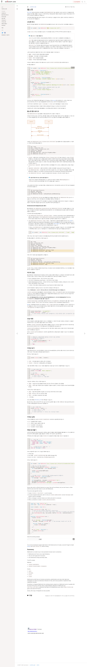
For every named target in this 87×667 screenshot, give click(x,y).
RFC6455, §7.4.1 (38, 399)
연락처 (38, 665)
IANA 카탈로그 (57, 223)
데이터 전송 (31, 272)
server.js (54, 100)
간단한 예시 (31, 22)
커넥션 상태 (31, 417)
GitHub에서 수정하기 (5, 34)
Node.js (29, 546)
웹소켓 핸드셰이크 (33, 111)
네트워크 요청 (4, 8)
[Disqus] (51, 611)
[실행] (72, 67)
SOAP (71, 220)
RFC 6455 (29, 12)
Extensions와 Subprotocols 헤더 (36, 205)
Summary (30, 549)
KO (1, 2)
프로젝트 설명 (32, 665)
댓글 (30, 595)
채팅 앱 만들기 (31, 430)
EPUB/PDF (76, 1)
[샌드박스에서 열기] (74, 67)
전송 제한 (30, 319)
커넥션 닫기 (31, 348)
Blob (28, 304)
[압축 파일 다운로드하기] (74, 539)
